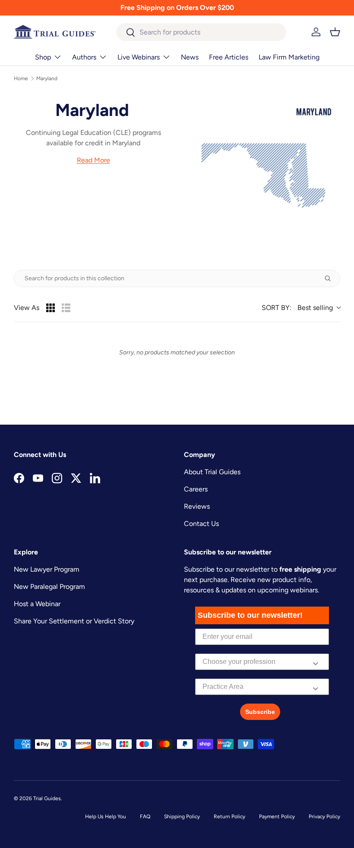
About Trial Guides (212, 472)
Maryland (46, 78)
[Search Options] (331, 278)
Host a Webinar (37, 604)
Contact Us (201, 523)
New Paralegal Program (49, 586)
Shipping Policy (182, 817)
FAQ (145, 817)
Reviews (197, 506)
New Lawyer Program (46, 569)
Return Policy (229, 817)
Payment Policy (277, 817)
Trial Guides (47, 798)
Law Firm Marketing (289, 57)
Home (21, 78)
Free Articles (228, 57)
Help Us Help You (105, 817)
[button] (335, 31)
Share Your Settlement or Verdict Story (74, 621)
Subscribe (260, 711)
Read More (93, 160)
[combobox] (201, 32)
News (190, 57)
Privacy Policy (324, 817)
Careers (196, 489)
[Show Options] (315, 662)
